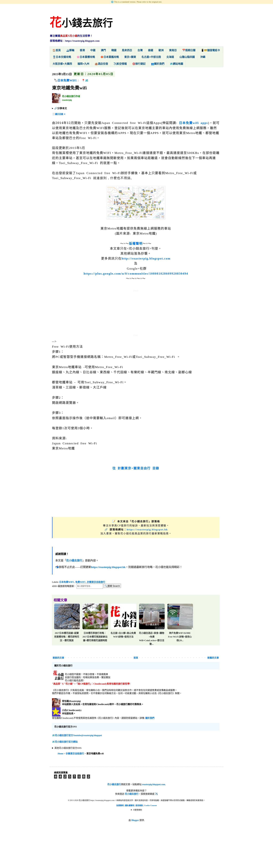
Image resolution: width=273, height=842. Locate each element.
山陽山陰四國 (187, 57)
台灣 (140, 50)
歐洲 (161, 50)
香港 (82, 50)
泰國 (150, 50)
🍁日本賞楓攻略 (109, 57)
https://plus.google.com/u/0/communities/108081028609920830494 (136, 273)
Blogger (135, 820)
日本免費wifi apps (193, 123)
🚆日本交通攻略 (62, 57)
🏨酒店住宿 (101, 63)
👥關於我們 (157, 63)
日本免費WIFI (66, 80)
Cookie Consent (150, 805)
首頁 (136, 658)
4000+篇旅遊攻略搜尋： (64, 586)
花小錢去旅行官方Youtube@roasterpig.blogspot (78, 735)
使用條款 (139, 805)
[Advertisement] (136, 312)
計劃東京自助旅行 (96, 582)
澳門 (103, 50)
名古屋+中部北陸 (151, 57)
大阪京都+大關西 (62, 63)
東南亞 (173, 50)
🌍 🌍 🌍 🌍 (67, 748)
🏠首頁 (56, 50)
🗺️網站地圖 (176, 63)
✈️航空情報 (120, 63)
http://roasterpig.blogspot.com (146, 258)
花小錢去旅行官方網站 (66, 742)
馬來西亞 (127, 50)
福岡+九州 (83, 63)
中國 (92, 50)
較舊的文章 (213, 658)
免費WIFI (80, 582)
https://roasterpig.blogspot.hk (147, 529)
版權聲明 (136, 243)
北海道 (170, 57)
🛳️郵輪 (70, 50)
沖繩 (202, 57)
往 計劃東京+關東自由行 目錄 (135, 468)
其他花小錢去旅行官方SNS (67, 748)
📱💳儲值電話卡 (210, 50)
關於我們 (149, 718)
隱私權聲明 (130, 805)
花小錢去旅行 (114, 784)
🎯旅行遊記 (139, 63)
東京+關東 (130, 57)
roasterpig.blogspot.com (153, 784)
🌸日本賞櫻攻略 (85, 57)
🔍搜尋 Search (112, 586)
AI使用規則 (137, 810)
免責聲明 (120, 805)
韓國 (113, 50)
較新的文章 (58, 658)
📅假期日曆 (189, 50)
